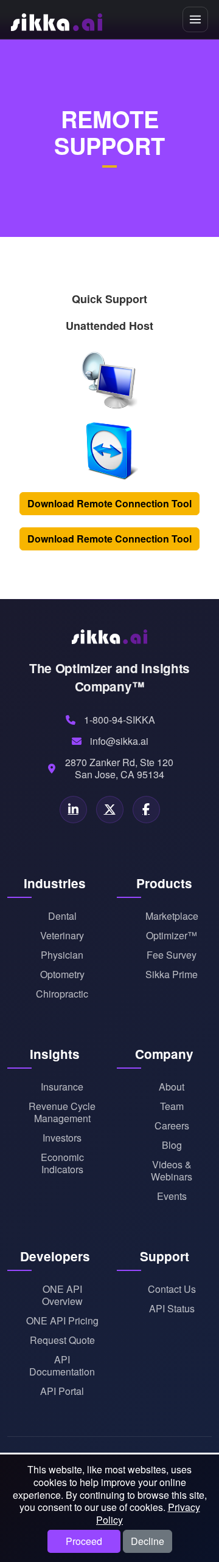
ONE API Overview (62, 1295)
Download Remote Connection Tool (109, 503)
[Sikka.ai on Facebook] (146, 809)
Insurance (62, 1087)
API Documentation (62, 1366)
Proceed (84, 1541)
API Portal (62, 1391)
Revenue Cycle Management (62, 1112)
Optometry (62, 974)
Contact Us (172, 1289)
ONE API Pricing (62, 1321)
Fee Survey (171, 955)
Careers (172, 1126)
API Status (172, 1309)
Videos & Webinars (171, 1171)
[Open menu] (195, 19)
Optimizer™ (171, 936)
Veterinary (62, 936)
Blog (172, 1145)
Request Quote (62, 1340)
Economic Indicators (62, 1163)
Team (172, 1106)
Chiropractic (62, 994)
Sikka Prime (171, 974)
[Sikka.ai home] (56, 19)
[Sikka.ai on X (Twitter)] (109, 809)
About (171, 1087)
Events (172, 1196)
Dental (62, 916)
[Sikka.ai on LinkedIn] (73, 809)
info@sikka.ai (119, 741)
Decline (147, 1541)
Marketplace (171, 916)
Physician (62, 955)
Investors (62, 1138)
